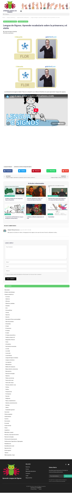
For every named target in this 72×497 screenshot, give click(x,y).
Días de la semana (9, 321)
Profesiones (8, 393)
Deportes (7, 314)
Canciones (6, 412)
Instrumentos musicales (10, 346)
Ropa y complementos (10, 400)
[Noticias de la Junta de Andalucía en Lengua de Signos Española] (57, 191)
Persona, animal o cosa (10, 384)
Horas (6, 341)
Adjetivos (7, 299)
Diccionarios (7, 421)
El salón (7, 332)
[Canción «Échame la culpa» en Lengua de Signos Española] (36, 191)
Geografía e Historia (10, 339)
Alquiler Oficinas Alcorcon (13, 229)
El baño (7, 326)
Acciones (7, 296)
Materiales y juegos (8, 432)
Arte (6, 308)
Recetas (7, 396)
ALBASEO (39, 487)
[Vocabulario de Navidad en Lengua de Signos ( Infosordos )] (14, 209)
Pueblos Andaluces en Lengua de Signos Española (14, 199)
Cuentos (29, 214)
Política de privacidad (60, 481)
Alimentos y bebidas (9, 303)
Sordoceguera (7, 450)
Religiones (7, 398)
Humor (6, 427)
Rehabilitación (7, 443)
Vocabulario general (22, 21)
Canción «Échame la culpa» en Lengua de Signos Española (34, 199)
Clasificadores (7, 416)
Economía (6, 423)
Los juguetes (8, 362)
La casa (7, 348)
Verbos (7, 407)
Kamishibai (51, 216)
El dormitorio (8, 328)
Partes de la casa (9, 380)
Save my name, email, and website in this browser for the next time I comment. (24, 274)
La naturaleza (8, 355)
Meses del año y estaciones (10, 21)
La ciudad (7, 351)
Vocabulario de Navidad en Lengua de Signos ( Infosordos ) (14, 217)
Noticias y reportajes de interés (11, 434)
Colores (7, 312)
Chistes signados (8, 414)
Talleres (6, 452)
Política (7, 387)
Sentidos (7, 405)
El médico (7, 330)
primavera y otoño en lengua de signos (22, 166)
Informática (8, 344)
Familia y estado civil (10, 337)
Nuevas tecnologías (10, 373)
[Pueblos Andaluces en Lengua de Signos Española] (14, 191)
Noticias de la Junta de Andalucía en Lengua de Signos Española (57, 199)
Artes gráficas (8, 310)
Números (7, 375)
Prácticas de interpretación (10, 439)
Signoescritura (7, 448)
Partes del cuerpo (9, 382)
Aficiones (7, 301)
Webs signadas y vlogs (9, 455)
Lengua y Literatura (9, 360)
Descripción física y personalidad (12, 319)
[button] (21, 11)
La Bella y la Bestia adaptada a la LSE (35, 217)
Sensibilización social (9, 445)
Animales (7, 305)
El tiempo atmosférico (10, 335)
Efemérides (7, 214)
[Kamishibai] (57, 209)
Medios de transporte (10, 366)
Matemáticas (8, 364)
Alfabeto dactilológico (9, 292)
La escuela (7, 353)
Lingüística (6, 430)
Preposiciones (8, 391)
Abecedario (7, 289)
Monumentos (8, 371)
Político (7, 389)
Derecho (7, 317)
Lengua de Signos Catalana (11, 357)
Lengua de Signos (8, 166)
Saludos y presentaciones (11, 403)
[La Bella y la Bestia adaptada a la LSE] (36, 209)
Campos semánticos (9, 294)
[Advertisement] (36, 147)
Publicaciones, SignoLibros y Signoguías (13, 441)
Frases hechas (7, 425)
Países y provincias (9, 378)
